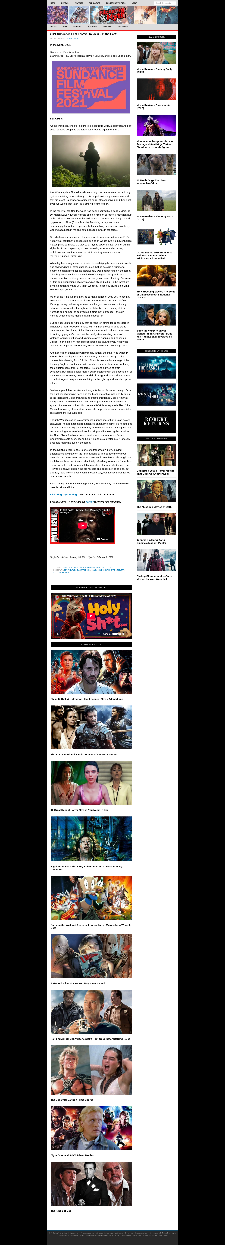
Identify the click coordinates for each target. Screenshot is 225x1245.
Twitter (89, 501)
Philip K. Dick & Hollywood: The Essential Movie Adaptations (87, 699)
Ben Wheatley (70, 570)
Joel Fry (120, 570)
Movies (67, 568)
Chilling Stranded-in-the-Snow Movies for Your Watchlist (154, 578)
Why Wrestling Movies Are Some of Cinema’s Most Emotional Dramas (156, 294)
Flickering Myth (112, 14)
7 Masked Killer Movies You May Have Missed (78, 983)
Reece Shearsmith (61, 572)
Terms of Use (119, 1235)
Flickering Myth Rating (63, 494)
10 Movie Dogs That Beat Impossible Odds (151, 182)
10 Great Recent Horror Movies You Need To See (79, 810)
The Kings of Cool (61, 1210)
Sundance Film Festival (101, 568)
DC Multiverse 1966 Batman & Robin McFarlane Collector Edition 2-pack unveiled (154, 255)
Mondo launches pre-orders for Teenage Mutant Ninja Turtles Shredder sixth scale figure (155, 144)
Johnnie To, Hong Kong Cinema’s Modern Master (151, 541)
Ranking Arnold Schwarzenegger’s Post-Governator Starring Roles (90, 1039)
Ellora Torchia (83, 570)
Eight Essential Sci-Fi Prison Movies (72, 1155)
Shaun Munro (85, 568)
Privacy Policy (132, 1235)
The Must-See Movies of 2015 (154, 507)
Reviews (74, 568)
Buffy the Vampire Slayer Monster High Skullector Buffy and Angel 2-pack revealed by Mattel (154, 335)
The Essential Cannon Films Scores (72, 1099)
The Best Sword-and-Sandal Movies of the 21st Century (84, 754)
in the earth (110, 570)
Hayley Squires (98, 570)
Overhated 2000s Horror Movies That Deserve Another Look (155, 472)
